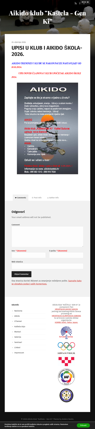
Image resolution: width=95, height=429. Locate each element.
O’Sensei (18, 321)
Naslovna (18, 311)
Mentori (17, 332)
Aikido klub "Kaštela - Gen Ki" (47, 17)
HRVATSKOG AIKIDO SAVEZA (66, 309)
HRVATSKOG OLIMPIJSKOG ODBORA (66, 316)
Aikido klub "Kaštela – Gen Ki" (39, 419)
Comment (16, 225)
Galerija (17, 337)
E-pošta (58, 251)
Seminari (18, 342)
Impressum (19, 353)
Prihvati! (83, 425)
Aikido (17, 316)
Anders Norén (67, 419)
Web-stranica (17, 262)
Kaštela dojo (19, 326)
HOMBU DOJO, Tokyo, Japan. (66, 322)
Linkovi (17, 347)
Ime (19, 251)
